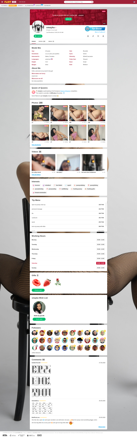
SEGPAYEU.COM (36, 432)
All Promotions (29, 5)
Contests (38, 5)
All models (4, 5)
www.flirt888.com (18, 432)
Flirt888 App (47, 5)
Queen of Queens (65, 91)
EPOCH (29, 432)
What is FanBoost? (100, 32)
